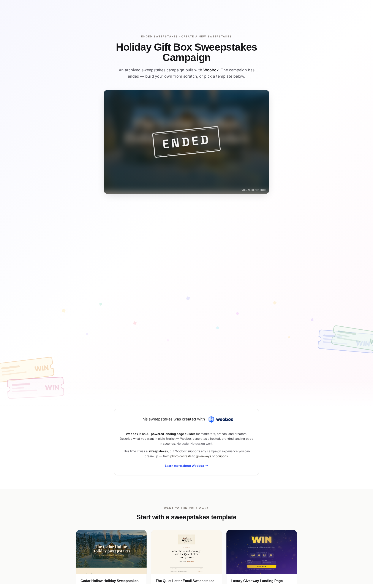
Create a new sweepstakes (206, 36)
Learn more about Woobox (184, 465)
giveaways (203, 456)
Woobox (211, 70)
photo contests (180, 456)
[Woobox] (221, 419)
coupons (222, 456)
